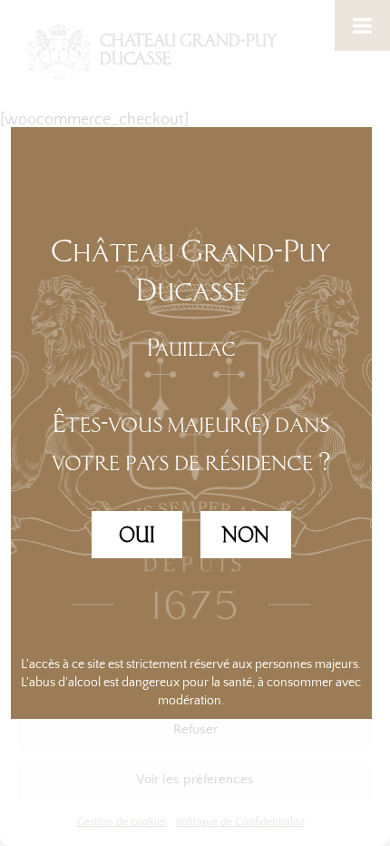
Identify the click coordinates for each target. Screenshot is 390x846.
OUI (137, 534)
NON (245, 534)
